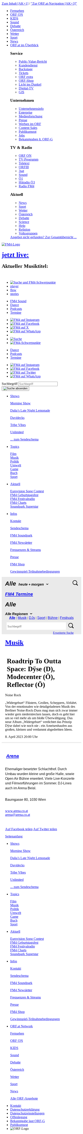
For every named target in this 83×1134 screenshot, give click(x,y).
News (14, 41)
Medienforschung (30, 116)
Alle (12, 618)
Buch (13, 473)
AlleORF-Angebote (24, 1098)
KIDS (14, 18)
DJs (32, 618)
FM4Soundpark (21, 535)
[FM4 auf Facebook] (24, 323)
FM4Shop (17, 564)
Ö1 (21, 178)
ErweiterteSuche (63, 632)
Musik (14, 457)
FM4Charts (18, 502)
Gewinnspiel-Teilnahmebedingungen (35, 571)
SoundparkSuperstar (24, 506)
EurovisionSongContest (27, 491)
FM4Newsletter (21, 542)
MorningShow (20, 403)
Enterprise (25, 112)
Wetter (14, 33)
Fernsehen (17, 11)
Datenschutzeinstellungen (27, 1113)
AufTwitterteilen (45, 829)
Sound (14, 22)
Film (13, 454)
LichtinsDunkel (30, 84)
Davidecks (17, 417)
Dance (14, 305)
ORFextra (26, 77)
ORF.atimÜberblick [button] (24, 45)
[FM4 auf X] (19, 327)
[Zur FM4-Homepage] (11, 244)
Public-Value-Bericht (33, 61)
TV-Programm (28, 159)
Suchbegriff (9, 384)
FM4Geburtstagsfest (24, 495)
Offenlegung (18, 1117)
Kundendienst (28, 65)
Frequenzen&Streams (25, 550)
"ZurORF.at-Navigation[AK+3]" (54, 3)
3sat (21, 171)
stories (14, 294)
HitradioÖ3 (27, 182)
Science (24, 222)
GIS (21, 92)
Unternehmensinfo (31, 108)
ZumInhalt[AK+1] (15, 3)
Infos (13, 513)
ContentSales (28, 128)
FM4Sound (18, 301)
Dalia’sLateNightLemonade (30, 410)
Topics (14, 446)
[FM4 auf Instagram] (24, 320)
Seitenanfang (14, 836)
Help (22, 225)
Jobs (22, 135)
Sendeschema (19, 528)
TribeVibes (18, 425)
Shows (14, 396)
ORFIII (24, 167)
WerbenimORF (30, 124)
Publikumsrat (27, 131)
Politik (14, 461)
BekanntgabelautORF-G (27, 1121)
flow (13, 290)
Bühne (53, 618)
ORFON (16, 14)
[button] (33, 282)
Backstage (26, 69)
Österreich (17, 30)
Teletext (24, 163)
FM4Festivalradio (22, 499)
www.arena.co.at (16, 811)
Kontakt (15, 521)
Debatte (15, 26)
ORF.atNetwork (21, 1026)
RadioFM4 (26, 186)
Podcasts (16, 309)
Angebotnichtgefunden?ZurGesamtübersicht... (43, 237)
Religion (24, 229)
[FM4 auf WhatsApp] (25, 331)
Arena (12, 755)
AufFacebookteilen (19, 829)
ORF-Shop (26, 80)
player (14, 286)
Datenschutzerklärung (25, 1109)
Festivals (67, 618)
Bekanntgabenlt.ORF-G (36, 139)
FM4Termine (19, 594)
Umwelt (15, 465)
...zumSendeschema (24, 439)
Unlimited (17, 432)
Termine (15, 312)
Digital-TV (26, 88)
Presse (23, 120)
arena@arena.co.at (17, 814)
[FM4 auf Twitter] (23, 372)
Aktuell (15, 484)
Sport (13, 37)
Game (14, 469)
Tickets (23, 73)
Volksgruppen (28, 233)
